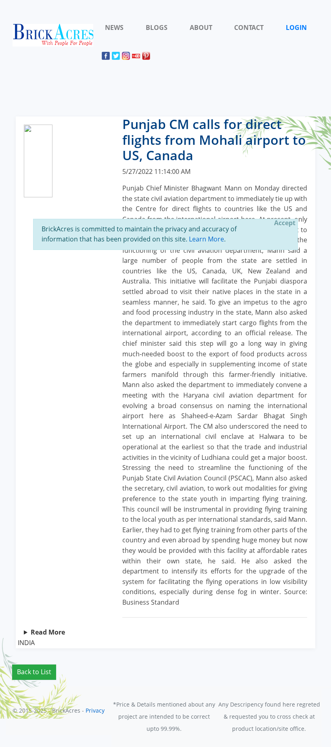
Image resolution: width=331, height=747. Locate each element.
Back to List (34, 671)
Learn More (206, 239)
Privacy (95, 710)
